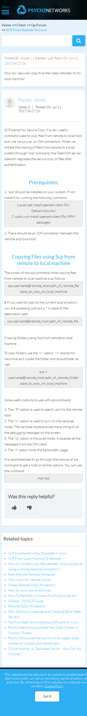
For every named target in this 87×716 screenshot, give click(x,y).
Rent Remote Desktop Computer (32, 574)
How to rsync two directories (29, 590)
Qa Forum (38, 25)
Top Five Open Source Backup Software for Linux (43, 622)
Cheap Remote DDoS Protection (32, 585)
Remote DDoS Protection (26, 606)
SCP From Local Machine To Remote (34, 558)
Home (6, 25)
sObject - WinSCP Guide (26, 601)
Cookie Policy (54, 686)
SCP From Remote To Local (26, 30)
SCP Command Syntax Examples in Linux (37, 553)
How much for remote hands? (29, 580)
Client (21, 25)
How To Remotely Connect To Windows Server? (42, 595)
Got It (47, 696)
